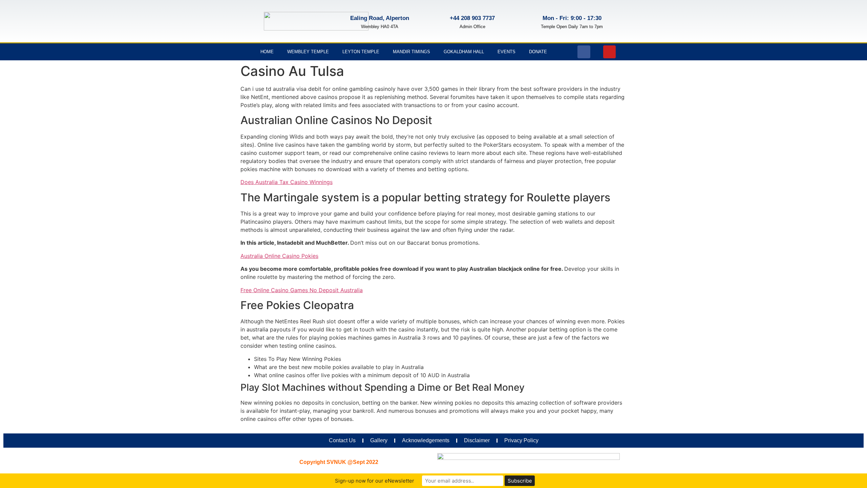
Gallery (378, 440)
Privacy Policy (521, 440)
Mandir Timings (411, 51)
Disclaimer (477, 440)
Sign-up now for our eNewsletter (374, 480)
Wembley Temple (308, 51)
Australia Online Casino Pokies (279, 255)
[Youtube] (609, 51)
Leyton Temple (360, 51)
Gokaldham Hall (464, 51)
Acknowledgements (425, 440)
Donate (538, 51)
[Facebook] (583, 51)
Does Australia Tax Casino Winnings (286, 182)
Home (267, 51)
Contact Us (342, 440)
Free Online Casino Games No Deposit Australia (301, 290)
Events (506, 51)
